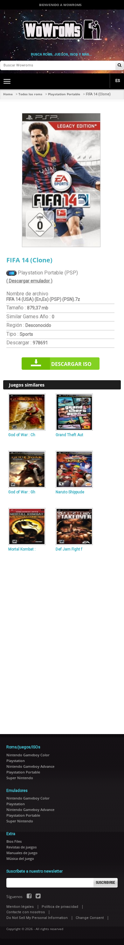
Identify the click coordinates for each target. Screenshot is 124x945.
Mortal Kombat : (22, 549)
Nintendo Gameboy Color (28, 755)
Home (8, 94)
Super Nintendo (19, 777)
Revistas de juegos (21, 847)
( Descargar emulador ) (29, 280)
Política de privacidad (60, 907)
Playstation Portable (64, 94)
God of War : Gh (21, 492)
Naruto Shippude (70, 492)
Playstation (15, 760)
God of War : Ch (21, 435)
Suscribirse (105, 882)
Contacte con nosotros (25, 912)
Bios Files (14, 841)
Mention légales (20, 907)
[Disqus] (62, 640)
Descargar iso (71, 364)
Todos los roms (30, 94)
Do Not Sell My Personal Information (37, 918)
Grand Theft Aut (69, 435)
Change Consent (90, 918)
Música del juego (20, 858)
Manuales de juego (22, 852)
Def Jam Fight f (69, 549)
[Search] (119, 65)
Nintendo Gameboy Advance (30, 766)
